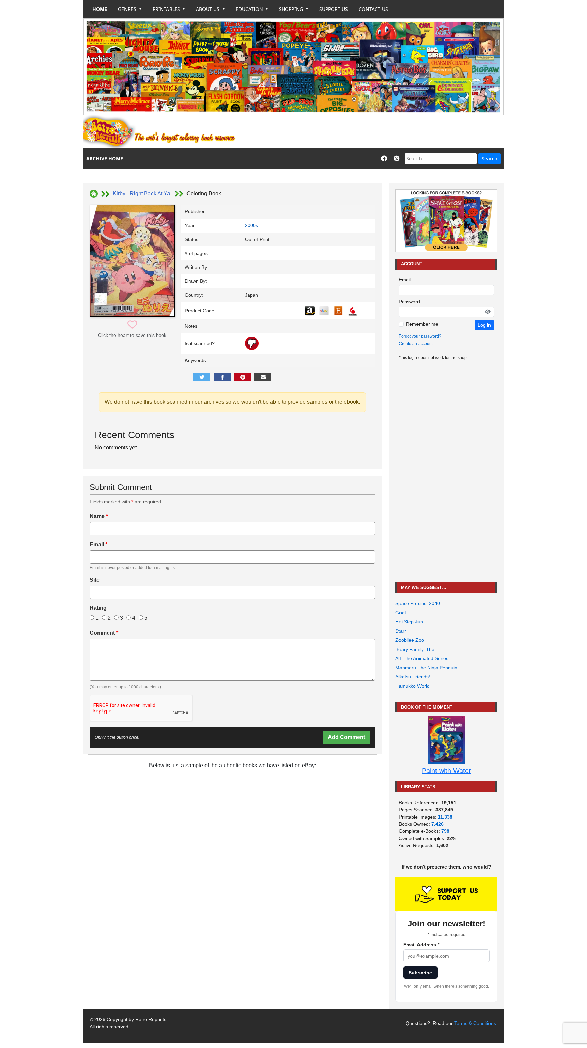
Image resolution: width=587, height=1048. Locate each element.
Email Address (421, 944)
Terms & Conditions (475, 1023)
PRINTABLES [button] (167, 9)
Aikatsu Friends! (412, 677)
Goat (400, 612)
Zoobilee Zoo (409, 640)
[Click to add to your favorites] (132, 325)
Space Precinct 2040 (417, 603)
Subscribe (420, 972)
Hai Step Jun (409, 621)
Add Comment (346, 737)
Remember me (422, 324)
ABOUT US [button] (208, 9)
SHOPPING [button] (291, 9)
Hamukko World (412, 686)
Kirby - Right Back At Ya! (142, 193)
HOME (99, 9)
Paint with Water (446, 770)
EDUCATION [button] (250, 9)
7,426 (437, 824)
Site (95, 580)
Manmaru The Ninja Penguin (426, 667)
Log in (484, 325)
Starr (400, 631)
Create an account (416, 343)
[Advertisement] (380, 132)
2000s (251, 225)
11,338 (445, 817)
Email (98, 544)
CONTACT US (373, 9)
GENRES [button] (128, 9)
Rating (98, 608)
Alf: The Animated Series (421, 658)
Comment (104, 633)
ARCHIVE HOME (104, 158)
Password (409, 301)
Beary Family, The (414, 649)
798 (445, 831)
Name (99, 516)
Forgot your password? (420, 336)
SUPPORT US (333, 9)
